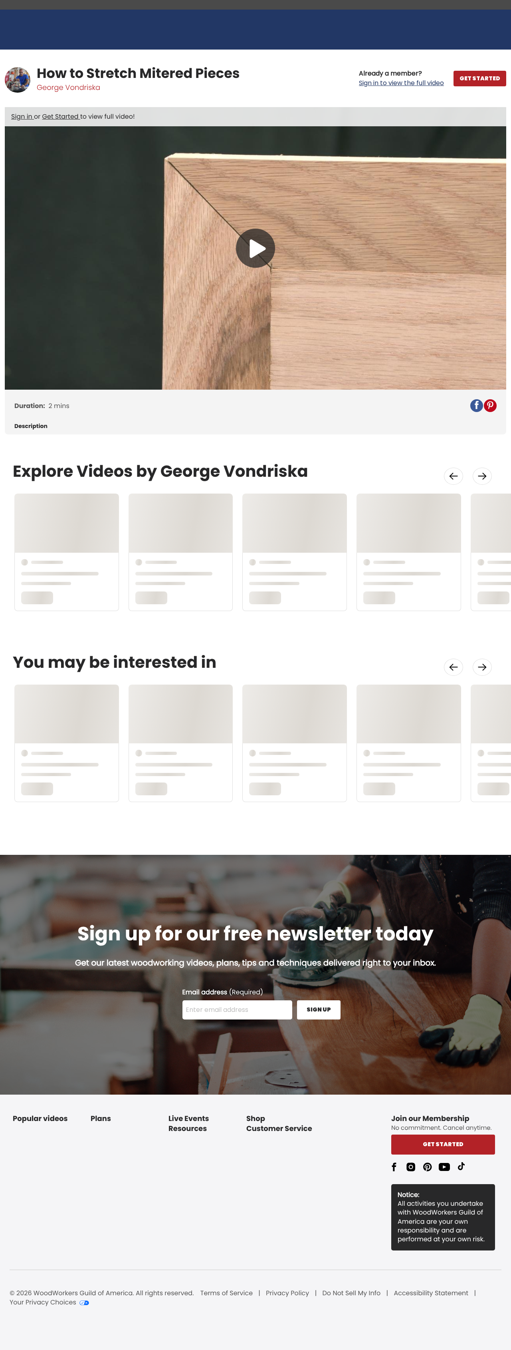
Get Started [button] (443, 1144)
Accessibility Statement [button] (431, 1293)
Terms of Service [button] (226, 1293)
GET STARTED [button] (480, 78)
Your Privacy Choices (43, 1302)
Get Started (61, 116)
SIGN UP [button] (319, 1009)
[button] (401, 78)
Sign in (22, 116)
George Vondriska (68, 88)
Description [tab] (31, 426)
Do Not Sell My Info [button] (352, 1293)
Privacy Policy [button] (287, 1293)
